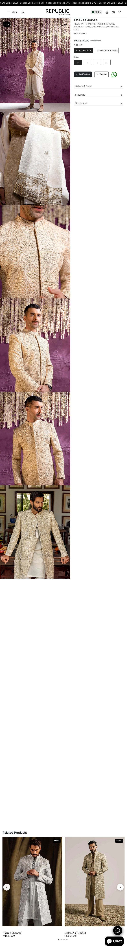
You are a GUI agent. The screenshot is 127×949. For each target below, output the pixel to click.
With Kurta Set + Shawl (107, 50)
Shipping (98, 95)
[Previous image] (6, 881)
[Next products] (120, 887)
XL (107, 62)
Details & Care (98, 86)
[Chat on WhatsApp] (114, 76)
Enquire (103, 74)
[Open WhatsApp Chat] (117, 930)
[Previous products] (6, 887)
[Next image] (58, 881)
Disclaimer (98, 103)
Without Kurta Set (83, 50)
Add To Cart (84, 74)
